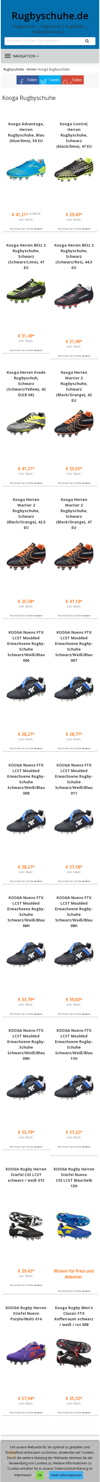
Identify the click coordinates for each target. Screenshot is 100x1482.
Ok (40, 1475)
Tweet (54, 79)
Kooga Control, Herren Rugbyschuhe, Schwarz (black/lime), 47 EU (74, 135)
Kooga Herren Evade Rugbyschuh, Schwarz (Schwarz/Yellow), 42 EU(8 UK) (26, 383)
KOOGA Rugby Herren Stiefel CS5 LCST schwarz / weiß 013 (26, 1174)
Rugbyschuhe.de (50, 15)
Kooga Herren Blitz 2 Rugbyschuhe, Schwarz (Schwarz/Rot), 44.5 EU (74, 256)
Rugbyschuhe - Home (19, 69)
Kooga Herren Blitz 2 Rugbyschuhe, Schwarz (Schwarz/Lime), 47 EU (26, 256)
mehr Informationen (66, 1475)
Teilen (32, 79)
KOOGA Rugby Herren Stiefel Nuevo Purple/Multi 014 (26, 1313)
